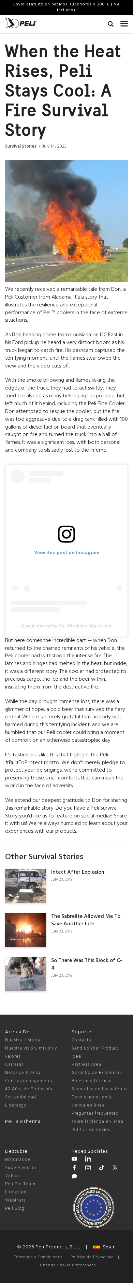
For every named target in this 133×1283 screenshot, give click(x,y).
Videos (12, 1176)
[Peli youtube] (74, 1160)
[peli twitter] (115, 1169)
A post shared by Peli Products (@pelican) (66, 625)
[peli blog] (74, 1177)
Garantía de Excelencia (97, 1072)
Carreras (14, 1064)
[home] (21, 23)
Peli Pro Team (20, 1184)
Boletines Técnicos (92, 1080)
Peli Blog (15, 1208)
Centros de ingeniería (28, 1080)
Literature (16, 1192)
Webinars (15, 1200)
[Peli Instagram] (88, 1169)
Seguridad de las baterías (99, 1089)
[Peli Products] (74, 1169)
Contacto (81, 1040)
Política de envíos (91, 1129)
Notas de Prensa (23, 1072)
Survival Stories (20, 146)
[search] (111, 25)
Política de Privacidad (92, 1257)
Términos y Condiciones (38, 1257)
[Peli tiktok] (101, 1169)
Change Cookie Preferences (68, 1265)
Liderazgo (16, 1105)
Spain (108, 1247)
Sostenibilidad (20, 1097)
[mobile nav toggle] (124, 22)
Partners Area (86, 1064)
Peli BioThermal (23, 1122)
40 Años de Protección (29, 1089)
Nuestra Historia (22, 1040)
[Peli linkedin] (88, 1160)
